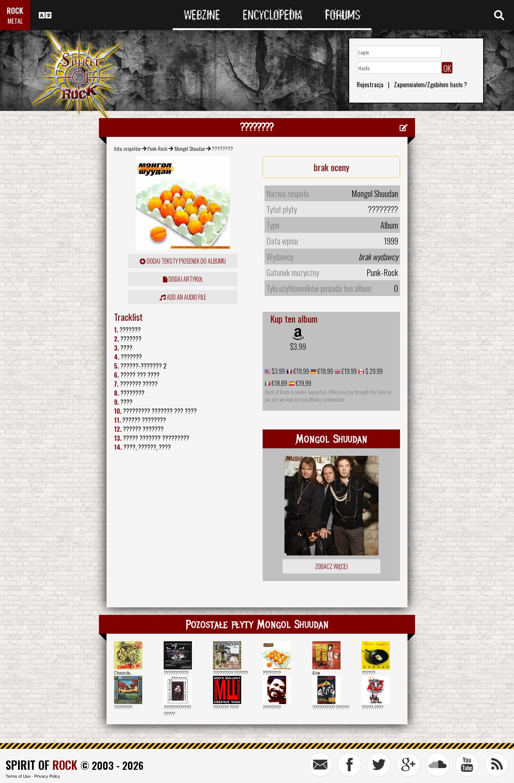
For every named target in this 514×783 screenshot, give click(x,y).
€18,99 (324, 371)
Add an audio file (186, 297)
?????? (368, 672)
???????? (272, 672)
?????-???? (372, 707)
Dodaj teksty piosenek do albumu (186, 261)
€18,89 (279, 383)
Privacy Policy (47, 776)
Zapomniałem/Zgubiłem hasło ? (430, 84)
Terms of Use (18, 776)
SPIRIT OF (41, 764)
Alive (316, 672)
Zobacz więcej (331, 566)
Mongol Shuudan (190, 148)
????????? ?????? (230, 672)
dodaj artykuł (185, 279)
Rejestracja (370, 84)
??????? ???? (226, 707)
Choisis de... (123, 672)
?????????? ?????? (330, 707)
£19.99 (349, 371)
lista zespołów (127, 148)
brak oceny (331, 167)
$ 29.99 (373, 371)
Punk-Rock (157, 148)
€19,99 (300, 371)
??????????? (176, 672)
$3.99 (298, 346)
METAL (15, 21)
